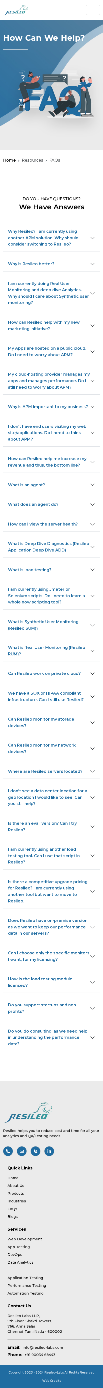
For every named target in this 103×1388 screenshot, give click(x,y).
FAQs (12, 1209)
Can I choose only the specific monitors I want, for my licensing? (49, 956)
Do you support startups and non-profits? (43, 1008)
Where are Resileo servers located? (45, 771)
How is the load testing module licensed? (40, 982)
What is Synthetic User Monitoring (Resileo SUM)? (43, 625)
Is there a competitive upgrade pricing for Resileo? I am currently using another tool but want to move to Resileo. (48, 891)
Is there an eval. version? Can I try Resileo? (42, 826)
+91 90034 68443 (40, 1355)
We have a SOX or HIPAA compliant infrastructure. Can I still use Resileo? (46, 696)
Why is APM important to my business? (48, 406)
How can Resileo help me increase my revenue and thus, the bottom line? (47, 462)
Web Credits (51, 1381)
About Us (16, 1185)
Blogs (13, 1216)
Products (16, 1193)
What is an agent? (26, 485)
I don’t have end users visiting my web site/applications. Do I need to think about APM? (47, 433)
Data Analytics (21, 1262)
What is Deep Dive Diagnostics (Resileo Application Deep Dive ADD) (48, 547)
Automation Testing (26, 1293)
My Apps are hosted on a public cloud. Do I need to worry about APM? (47, 351)
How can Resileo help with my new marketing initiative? (44, 325)
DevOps (15, 1254)
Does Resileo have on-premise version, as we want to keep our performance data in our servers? (48, 927)
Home (9, 160)
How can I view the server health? (43, 524)
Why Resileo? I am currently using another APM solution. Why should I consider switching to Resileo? (44, 238)
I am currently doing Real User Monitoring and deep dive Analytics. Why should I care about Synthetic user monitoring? (48, 293)
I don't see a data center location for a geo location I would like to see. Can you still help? (47, 797)
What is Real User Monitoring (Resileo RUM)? (46, 650)
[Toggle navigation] (93, 10)
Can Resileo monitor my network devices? (42, 748)
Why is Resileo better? (31, 264)
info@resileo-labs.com (42, 1347)
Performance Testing (27, 1285)
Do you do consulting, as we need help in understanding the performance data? (48, 1037)
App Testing (19, 1247)
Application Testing (25, 1278)
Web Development (25, 1239)
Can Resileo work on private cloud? (44, 673)
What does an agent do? (33, 504)
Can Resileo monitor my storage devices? (41, 722)
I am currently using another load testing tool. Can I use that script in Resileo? (44, 855)
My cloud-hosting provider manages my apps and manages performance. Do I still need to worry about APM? (49, 380)
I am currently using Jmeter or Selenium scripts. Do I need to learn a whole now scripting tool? (46, 595)
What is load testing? (30, 569)
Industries (17, 1201)
